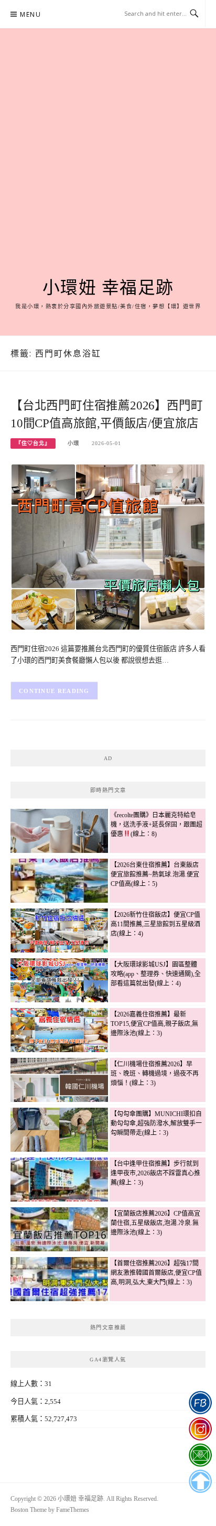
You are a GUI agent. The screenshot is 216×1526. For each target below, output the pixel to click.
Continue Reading (54, 691)
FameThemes (72, 1509)
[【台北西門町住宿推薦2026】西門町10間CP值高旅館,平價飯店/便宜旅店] (108, 546)
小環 (73, 443)
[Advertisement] (108, 165)
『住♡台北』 (33, 443)
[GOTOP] (200, 1481)
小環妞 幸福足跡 (108, 287)
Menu (30, 14)
